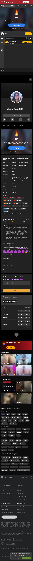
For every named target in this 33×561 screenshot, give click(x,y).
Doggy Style (8, 200)
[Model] (30, 79)
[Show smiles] (27, 38)
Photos (28, 6)
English (25, 477)
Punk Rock (23, 208)
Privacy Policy (20, 485)
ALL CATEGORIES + (23, 470)
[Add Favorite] (2, 33)
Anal (6, 197)
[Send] (30, 38)
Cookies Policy (20, 493)
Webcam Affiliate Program (7, 512)
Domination (19, 200)
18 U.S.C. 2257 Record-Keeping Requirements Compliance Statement (14, 549)
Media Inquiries (6, 493)
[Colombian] (3, 414)
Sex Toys (7, 206)
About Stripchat (6, 485)
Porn (26, 203)
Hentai (7, 208)
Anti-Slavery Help (21, 499)
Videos (20, 6)
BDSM (13, 197)
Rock (6, 211)
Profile (3, 125)
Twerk (26, 206)
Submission (17, 206)
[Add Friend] (20, 119)
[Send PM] (28, 119)
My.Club (20, 213)
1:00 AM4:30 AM (23, 311)
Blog (4, 488)
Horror (14, 208)
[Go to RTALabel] (3, 540)
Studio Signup (4, 509)
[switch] (15, 301)
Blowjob (21, 197)
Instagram (14, 213)
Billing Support (20, 509)
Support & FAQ (20, 506)
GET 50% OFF (10, 347)
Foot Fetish (8, 203)
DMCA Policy (20, 490)
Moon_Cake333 (6, 408)
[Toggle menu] (2, 2)
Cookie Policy (21, 555)
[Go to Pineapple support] (2, 543)
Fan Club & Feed (23, 125)
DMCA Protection (21, 512)
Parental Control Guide (22, 496)
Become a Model (5, 506)
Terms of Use (20, 488)
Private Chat (26, 42)
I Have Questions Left (9, 517)
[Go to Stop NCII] (10, 544)
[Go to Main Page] (10, 2)
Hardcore (18, 203)
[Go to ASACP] (9, 540)
